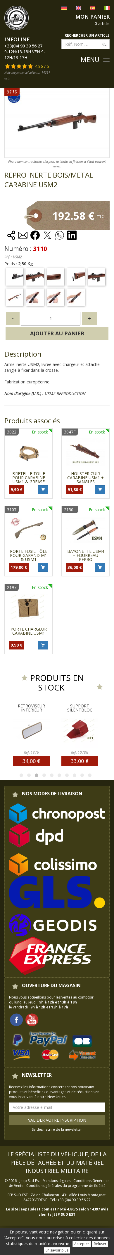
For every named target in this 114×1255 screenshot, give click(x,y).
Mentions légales (56, 1180)
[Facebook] (16, 1019)
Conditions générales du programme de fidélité (66, 1185)
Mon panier (92, 16)
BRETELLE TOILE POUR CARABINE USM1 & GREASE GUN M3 (28, 479)
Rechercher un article (87, 35)
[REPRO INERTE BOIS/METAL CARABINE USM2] (14, 277)
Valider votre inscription (57, 1120)
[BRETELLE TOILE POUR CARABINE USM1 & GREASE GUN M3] (28, 452)
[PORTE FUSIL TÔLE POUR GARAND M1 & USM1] (28, 530)
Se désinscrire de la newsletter (57, 1129)
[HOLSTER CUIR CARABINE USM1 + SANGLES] (85, 452)
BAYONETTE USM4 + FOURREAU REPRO (85, 555)
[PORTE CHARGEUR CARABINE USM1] (28, 607)
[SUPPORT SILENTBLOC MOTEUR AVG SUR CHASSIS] (52, 730)
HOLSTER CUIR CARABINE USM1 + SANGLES (85, 477)
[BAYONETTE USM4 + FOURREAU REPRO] (85, 530)
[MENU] (106, 60)
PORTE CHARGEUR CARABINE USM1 (29, 631)
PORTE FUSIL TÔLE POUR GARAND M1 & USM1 (28, 555)
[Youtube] (32, 1019)
